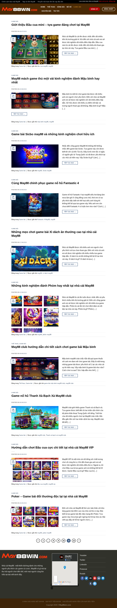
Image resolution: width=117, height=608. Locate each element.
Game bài (77, 7)
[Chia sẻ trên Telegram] (95, 584)
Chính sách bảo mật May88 (11, 2)
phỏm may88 (47, 334)
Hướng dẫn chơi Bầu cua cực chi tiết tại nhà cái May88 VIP (52, 447)
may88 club (69, 383)
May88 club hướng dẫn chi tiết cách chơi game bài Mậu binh (53, 346)
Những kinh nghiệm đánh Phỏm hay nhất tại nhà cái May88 (52, 285)
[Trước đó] (38, 541)
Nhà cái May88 (8, 566)
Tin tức (56, 11)
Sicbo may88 (47, 170)
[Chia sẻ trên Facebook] (82, 578)
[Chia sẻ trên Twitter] (86, 578)
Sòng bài (61, 7)
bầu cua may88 (42, 66)
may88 (50, 66)
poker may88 (47, 533)
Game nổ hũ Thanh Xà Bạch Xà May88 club (41, 395)
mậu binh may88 (42, 122)
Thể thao (51, 7)
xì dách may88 (48, 273)
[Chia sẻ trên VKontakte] (99, 578)
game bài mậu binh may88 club (54, 383)
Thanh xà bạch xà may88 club (56, 435)
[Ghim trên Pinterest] (95, 578)
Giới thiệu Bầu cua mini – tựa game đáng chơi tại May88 (50, 24)
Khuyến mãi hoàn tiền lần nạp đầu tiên (50, 2)
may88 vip (51, 484)
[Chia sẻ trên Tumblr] (91, 584)
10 (63, 541)
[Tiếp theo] (79, 541)
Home (43, 7)
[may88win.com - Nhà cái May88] (19, 9)
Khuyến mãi (46, 11)
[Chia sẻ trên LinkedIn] (103, 578)
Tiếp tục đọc (70, 53)
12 (74, 541)
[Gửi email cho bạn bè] (90, 578)
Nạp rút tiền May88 (29, 2)
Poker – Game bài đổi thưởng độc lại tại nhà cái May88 (49, 496)
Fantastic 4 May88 (43, 219)
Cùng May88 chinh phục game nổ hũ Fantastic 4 (45, 183)
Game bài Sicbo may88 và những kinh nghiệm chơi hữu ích (52, 134)
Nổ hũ (69, 7)
